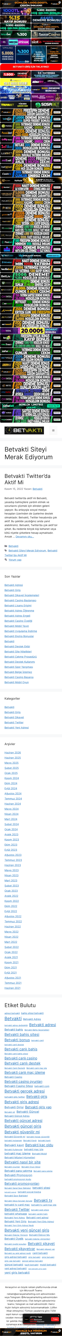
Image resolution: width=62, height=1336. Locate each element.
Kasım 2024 (12, 778)
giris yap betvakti (12, 1261)
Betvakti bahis (14, 1029)
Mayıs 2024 (12, 808)
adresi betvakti (12, 1013)
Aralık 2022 (11, 895)
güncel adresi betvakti (32, 1261)
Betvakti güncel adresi (23, 1120)
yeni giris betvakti (17, 1272)
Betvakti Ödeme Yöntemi (16, 1235)
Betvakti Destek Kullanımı (20, 661)
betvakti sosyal (10, 1192)
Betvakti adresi (42, 1024)
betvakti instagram (13, 1140)
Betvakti (13, 546)
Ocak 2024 (11, 829)
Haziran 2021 (12, 988)
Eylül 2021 (11, 972)
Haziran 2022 (13, 926)
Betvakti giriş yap (38, 1107)
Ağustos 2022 (13, 916)
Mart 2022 (11, 941)
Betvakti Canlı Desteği (15, 1068)
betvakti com (41, 1086)
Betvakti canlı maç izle (36, 1068)
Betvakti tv (43, 1200)
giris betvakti (34, 1257)
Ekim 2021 (11, 967)
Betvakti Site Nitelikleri (18, 651)
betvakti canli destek (14, 1044)
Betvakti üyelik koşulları (15, 1244)
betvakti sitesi (41, 1187)
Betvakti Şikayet (14, 717)
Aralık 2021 (11, 957)
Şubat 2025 (12, 767)
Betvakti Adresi (14, 585)
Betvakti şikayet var (46, 1249)
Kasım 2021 (12, 962)
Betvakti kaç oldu (39, 1145)
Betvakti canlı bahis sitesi (16, 1053)
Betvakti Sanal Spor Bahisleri (18, 1188)
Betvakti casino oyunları (23, 1081)
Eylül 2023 (11, 849)
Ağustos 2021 (13, 977)
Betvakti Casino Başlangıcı (20, 600)
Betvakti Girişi (14, 1107)
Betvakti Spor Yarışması (19, 666)
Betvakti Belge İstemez (18, 672)
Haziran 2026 (13, 752)
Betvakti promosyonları (22, 1183)
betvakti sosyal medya (29, 1192)
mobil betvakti (48, 1264)
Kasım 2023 (12, 839)
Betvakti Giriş (13, 590)
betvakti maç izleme (18, 1153)
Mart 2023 (11, 880)
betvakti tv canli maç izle (43, 1205)
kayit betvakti (31, 1264)
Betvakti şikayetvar (20, 1249)
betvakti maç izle (33, 1149)
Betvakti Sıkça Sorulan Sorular (18, 1201)
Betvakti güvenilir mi (22, 1132)
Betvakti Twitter (14, 722)
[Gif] (31, 180)
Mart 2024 (11, 819)
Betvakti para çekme (43, 1171)
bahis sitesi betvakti (32, 1013)
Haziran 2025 (13, 757)
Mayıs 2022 (12, 931)
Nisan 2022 (11, 936)
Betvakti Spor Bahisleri (16, 1195)
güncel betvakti (14, 1264)
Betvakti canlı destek (22, 1063)
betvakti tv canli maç (17, 1204)
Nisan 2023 (12, 875)
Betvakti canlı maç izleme (25, 1072)
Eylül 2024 (11, 788)
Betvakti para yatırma (18, 1170)
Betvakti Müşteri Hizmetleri (20, 1157)
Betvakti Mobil (39, 1153)
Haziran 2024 (13, 803)
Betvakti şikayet (41, 1243)
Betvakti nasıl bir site (23, 1162)
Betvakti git (10, 1112)
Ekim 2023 (11, 844)
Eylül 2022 (11, 911)
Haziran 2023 (13, 865)
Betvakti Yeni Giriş (15, 1221)
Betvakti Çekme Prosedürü (21, 656)
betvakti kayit (44, 1140)
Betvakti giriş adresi (22, 1102)
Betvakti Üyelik (14, 1238)
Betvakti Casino (13, 1077)
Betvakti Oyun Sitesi (31, 1167)
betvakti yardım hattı (38, 1214)
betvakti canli (37, 1040)
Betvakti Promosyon (18, 1175)
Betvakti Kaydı (30, 1140)
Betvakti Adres (32, 1019)
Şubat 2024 (12, 824)
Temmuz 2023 (13, 860)
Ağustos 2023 (13, 854)
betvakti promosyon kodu (18, 1179)
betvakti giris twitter (15, 1097)
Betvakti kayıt (14, 1145)
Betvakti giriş (36, 1096)
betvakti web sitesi (40, 1210)
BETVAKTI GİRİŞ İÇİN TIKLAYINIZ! (31, 66)
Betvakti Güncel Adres (17, 1116)
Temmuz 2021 (13, 982)
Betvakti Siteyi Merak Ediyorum (27, 550)
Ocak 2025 (11, 773)
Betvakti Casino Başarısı (19, 677)
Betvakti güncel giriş (23, 1126)
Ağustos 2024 (13, 793)
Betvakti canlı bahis (21, 1049)
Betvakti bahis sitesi (22, 1034)
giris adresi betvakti (16, 1257)
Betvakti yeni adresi (37, 1217)
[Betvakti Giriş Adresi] (24, 430)
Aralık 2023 (11, 834)
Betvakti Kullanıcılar (14, 1149)
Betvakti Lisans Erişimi (18, 605)
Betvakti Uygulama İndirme (21, 631)
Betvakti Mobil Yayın (17, 626)
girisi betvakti (48, 1257)
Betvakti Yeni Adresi (17, 727)
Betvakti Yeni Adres (15, 1217)
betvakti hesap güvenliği (38, 1137)
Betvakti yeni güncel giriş (27, 1230)
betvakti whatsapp (16, 1213)
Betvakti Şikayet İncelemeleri (22, 595)
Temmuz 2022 (13, 921)
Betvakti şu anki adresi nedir (18, 1253)
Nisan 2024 (12, 814)
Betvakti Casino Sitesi (19, 1086)
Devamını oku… (25, 536)
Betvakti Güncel (28, 1112)
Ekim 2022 (11, 906)
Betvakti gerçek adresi (25, 1091)
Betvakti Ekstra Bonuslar (19, 636)
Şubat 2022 (12, 947)
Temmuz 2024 (13, 798)
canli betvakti (40, 1253)
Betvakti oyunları (12, 1167)
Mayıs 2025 (12, 762)
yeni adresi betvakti (16, 1268)
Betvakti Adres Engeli (17, 615)
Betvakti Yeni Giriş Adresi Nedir (19, 1225)
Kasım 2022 (12, 901)
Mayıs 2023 (12, 870)
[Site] (31, 112)
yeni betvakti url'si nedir (37, 1269)
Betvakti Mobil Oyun (17, 682)
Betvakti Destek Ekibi (17, 646)
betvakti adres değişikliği (16, 1025)
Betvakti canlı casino (21, 1058)
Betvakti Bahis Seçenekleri (37, 1030)
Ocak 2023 (11, 890)
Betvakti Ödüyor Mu (39, 1235)
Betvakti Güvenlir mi (15, 1136)
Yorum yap (15, 559)
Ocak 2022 (11, 952)
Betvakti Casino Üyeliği (18, 620)
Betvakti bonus (17, 1040)
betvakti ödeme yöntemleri (37, 1239)
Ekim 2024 (11, 783)
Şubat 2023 (12, 885)
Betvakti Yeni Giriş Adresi (41, 1221)
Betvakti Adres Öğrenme (19, 610)
